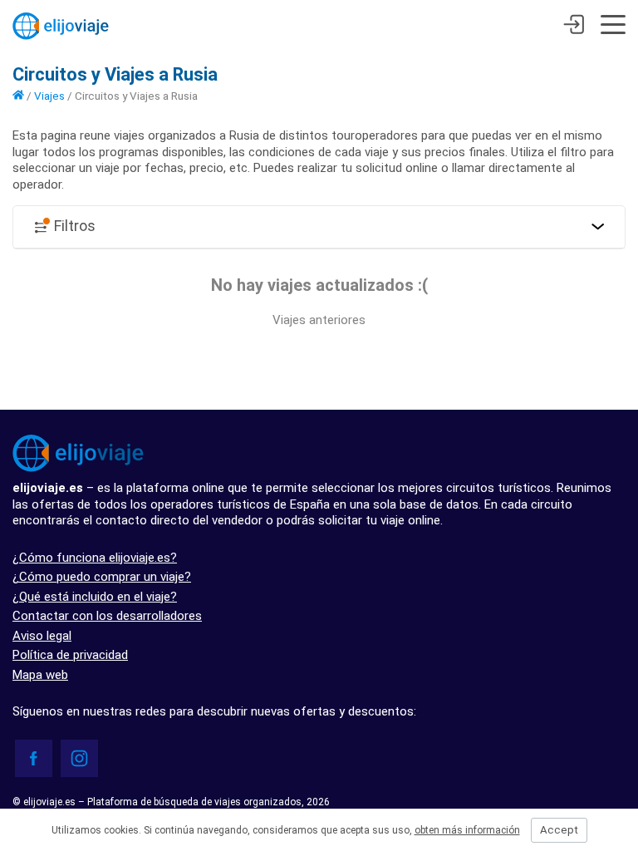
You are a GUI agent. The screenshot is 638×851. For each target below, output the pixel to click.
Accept (559, 830)
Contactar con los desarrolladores (107, 615)
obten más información (467, 830)
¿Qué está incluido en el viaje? (94, 596)
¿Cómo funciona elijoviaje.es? (94, 557)
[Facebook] (33, 758)
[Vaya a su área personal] (573, 26)
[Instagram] (79, 758)
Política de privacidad (70, 654)
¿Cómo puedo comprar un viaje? (101, 576)
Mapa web (40, 674)
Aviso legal (41, 635)
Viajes (49, 95)
